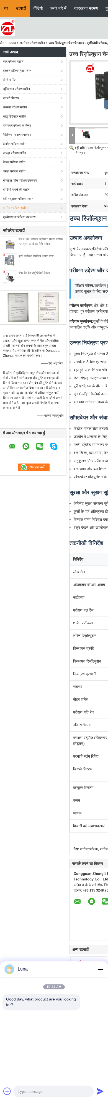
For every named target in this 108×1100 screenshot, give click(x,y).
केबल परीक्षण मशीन (14, 162)
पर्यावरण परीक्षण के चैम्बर (17, 126)
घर (6, 8)
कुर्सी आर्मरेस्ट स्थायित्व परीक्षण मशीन (36, 256)
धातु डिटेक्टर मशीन (14, 116)
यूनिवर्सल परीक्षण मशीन (16, 89)
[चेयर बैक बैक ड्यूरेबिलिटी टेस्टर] (9, 277)
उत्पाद (12, 43)
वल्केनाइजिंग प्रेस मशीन (17, 71)
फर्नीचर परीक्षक (89, 849)
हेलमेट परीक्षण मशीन (15, 144)
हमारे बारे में (58, 8)
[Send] (100, 1091)
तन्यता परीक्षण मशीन (15, 107)
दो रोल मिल (9, 80)
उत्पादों (21, 8)
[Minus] (100, 969)
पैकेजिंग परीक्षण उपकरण (17, 135)
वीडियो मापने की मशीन (16, 190)
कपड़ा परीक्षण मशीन (14, 153)
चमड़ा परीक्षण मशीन (14, 171)
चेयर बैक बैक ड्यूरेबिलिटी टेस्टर (34, 272)
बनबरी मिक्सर (11, 98)
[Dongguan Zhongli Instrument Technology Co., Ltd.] (7, 27)
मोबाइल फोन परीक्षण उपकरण (20, 180)
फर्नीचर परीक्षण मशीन (32, 43)
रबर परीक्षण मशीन (13, 61)
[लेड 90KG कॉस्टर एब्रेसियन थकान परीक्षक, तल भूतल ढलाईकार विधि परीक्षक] (9, 243)
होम (2, 43)
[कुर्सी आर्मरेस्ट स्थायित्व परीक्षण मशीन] (9, 260)
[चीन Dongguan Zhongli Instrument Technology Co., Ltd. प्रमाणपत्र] (18, 307)
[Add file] (7, 1091)
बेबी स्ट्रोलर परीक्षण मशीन (18, 199)
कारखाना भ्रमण (86, 8)
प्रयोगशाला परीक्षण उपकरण (19, 217)
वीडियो (38, 8)
